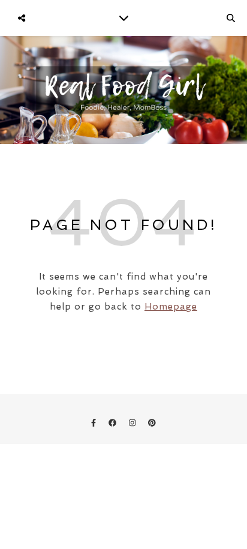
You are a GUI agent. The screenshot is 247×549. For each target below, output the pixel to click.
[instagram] (133, 422)
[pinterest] (152, 422)
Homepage (170, 306)
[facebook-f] (94, 422)
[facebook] (114, 422)
